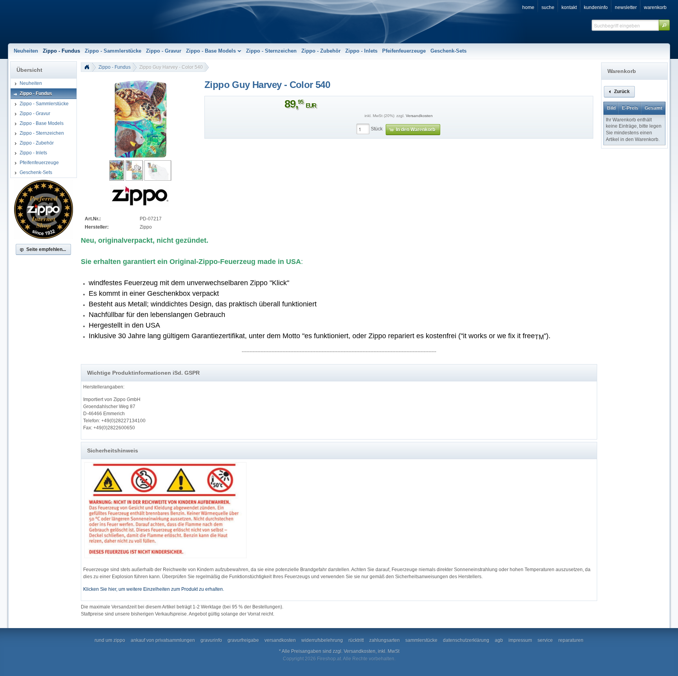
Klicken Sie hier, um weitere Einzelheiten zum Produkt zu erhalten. (153, 589)
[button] (664, 25)
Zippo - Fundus (114, 67)
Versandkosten (419, 116)
